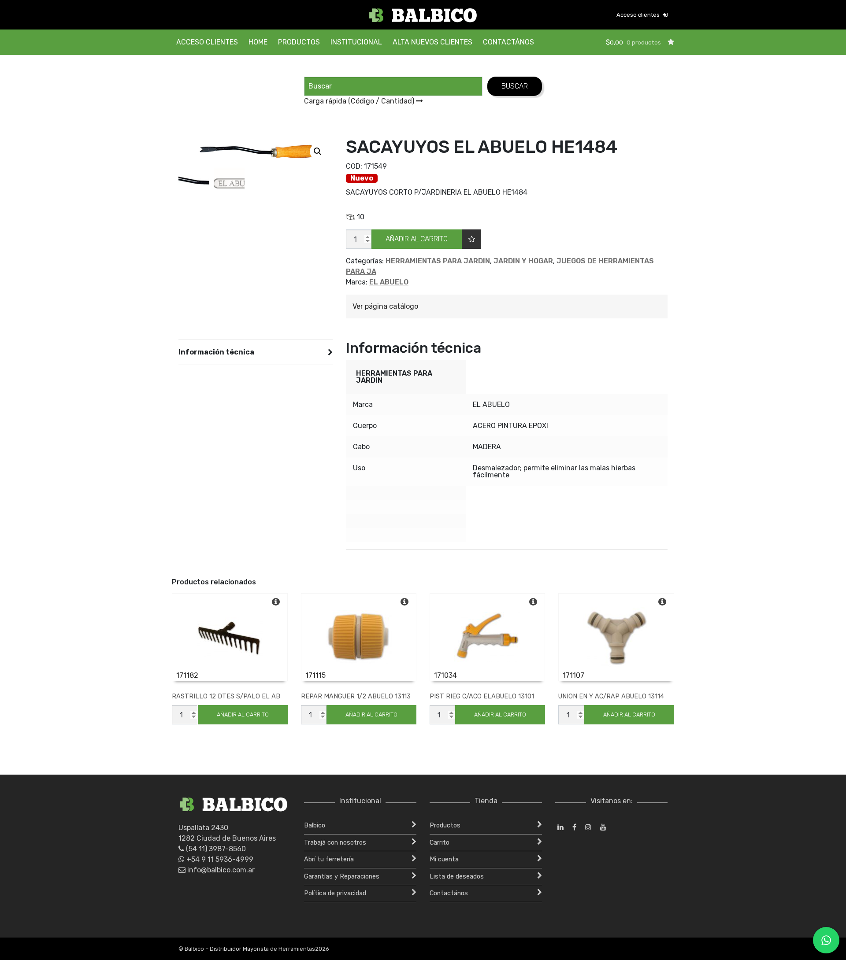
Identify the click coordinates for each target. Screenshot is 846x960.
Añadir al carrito (417, 239)
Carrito (439, 842)
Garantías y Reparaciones (341, 876)
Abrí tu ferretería (329, 859)
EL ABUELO (388, 282)
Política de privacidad (335, 893)
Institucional (356, 42)
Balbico (314, 825)
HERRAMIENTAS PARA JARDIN (438, 261)
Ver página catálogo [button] (385, 306)
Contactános (508, 42)
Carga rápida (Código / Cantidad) (360, 101)
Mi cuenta (444, 859)
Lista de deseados (457, 876)
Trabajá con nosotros (335, 842)
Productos (299, 42)
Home (258, 42)
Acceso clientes (638, 14)
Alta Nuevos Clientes (432, 42)
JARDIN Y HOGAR (523, 261)
